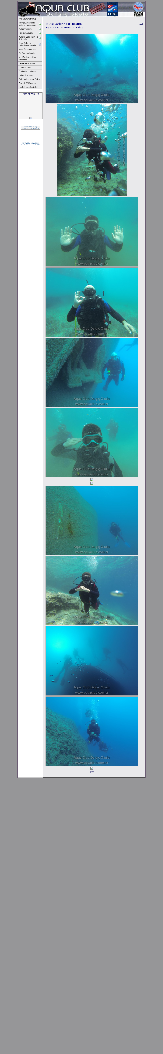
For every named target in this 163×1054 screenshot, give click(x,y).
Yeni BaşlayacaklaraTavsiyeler (27, 58)
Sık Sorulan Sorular (27, 53)
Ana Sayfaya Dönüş (27, 19)
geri (141, 24)
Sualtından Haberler (27, 71)
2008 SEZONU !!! (31, 107)
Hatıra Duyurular (26, 75)
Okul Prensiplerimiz (27, 63)
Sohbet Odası (25, 67)
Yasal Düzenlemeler (27, 49)
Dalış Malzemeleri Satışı (29, 79)
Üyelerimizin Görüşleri (28, 87)
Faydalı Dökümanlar (27, 83)
